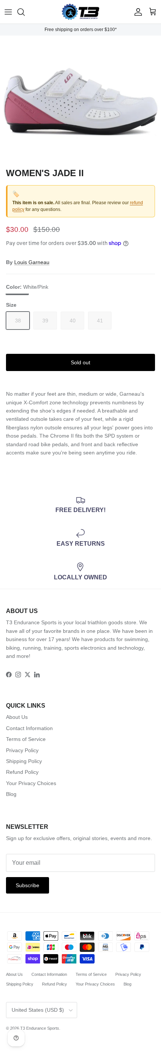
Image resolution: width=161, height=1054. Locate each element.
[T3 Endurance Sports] (80, 12)
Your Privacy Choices (31, 783)
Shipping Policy (24, 761)
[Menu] (8, 12)
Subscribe (27, 885)
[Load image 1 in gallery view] (80, 100)
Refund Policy (22, 772)
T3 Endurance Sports (39, 1028)
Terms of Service (26, 739)
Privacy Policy (22, 750)
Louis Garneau (31, 262)
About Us (17, 717)
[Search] (24, 12)
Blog (11, 794)
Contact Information (29, 728)
